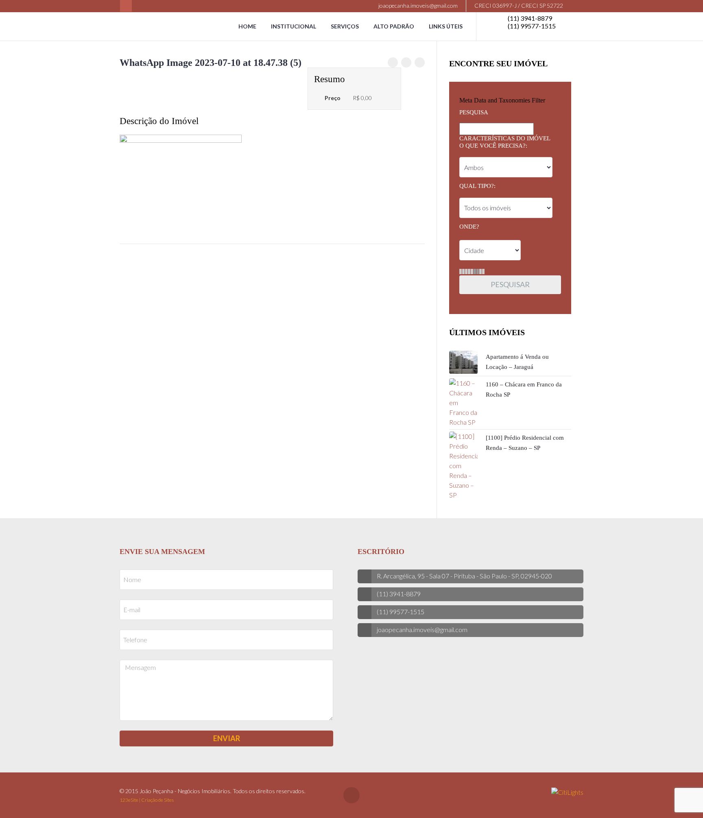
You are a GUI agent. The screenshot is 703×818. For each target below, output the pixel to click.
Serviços (345, 26)
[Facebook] (126, 6)
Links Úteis (446, 26)
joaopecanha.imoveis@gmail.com (417, 5)
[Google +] (420, 62)
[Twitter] (406, 62)
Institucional (293, 26)
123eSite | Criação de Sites (147, 800)
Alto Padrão (393, 26)
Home (247, 26)
